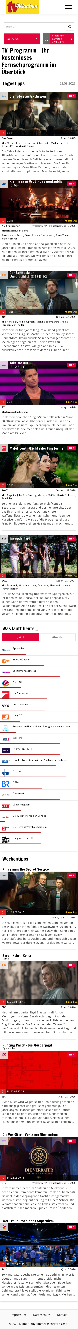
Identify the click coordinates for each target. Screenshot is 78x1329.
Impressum (18, 1315)
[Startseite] (22, 7)
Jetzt (21, 637)
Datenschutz (41, 1315)
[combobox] (22, 38)
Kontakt (62, 1315)
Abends (57, 637)
